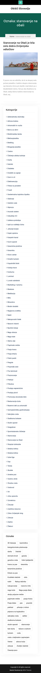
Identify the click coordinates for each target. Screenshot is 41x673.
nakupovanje (12, 586)
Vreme (10, 642)
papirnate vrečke (14, 599)
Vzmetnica (11, 500)
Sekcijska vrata (13, 414)
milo (25, 577)
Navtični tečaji (12, 328)
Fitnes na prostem (14, 186)
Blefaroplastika (13, 138)
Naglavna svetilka (14, 311)
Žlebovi (10, 526)
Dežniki (10, 164)
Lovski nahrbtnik (13, 281)
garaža (24, 556)
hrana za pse (12, 564)
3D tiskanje (12, 543)
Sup (8, 462)
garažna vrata (13, 560)
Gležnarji (10, 199)
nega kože (11, 590)
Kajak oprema (12, 233)
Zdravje (10, 518)
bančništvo (24, 543)
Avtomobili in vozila (14, 126)
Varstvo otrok (12, 479)
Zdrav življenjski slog (15, 513)
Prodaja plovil (12, 393)
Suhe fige (10, 457)
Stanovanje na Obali (14, 440)
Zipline (10, 522)
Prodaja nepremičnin (15, 388)
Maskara (10, 289)
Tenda (9, 466)
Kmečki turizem (13, 259)
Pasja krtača (12, 354)
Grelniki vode (12, 203)
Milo (9, 298)
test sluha (11, 629)
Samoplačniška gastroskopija (18, 410)
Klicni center (12, 255)
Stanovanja (11, 436)
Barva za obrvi (12, 130)
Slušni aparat (12, 423)
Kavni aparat (12, 242)
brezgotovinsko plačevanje (17, 547)
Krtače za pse (13, 573)
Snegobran (11, 427)
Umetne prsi (11, 475)
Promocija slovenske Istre (16, 397)
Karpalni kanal (12, 237)
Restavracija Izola (14, 401)
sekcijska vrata (13, 616)
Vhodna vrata (12, 483)
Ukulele (10, 470)
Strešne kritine (12, 453)
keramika (24, 564)
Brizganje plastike (14, 147)
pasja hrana (28, 599)
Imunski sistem (13, 212)
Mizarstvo (11, 302)
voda (19, 633)
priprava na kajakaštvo (16, 612)
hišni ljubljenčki (27, 560)
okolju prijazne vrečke (16, 594)
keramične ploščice (15, 569)
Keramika (11, 250)
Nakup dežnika (20, 582)
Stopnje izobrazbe (14, 444)
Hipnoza (10, 207)
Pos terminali (12, 371)
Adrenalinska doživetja (15, 117)
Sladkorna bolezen (14, 418)
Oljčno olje (11, 341)
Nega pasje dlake (25, 590)
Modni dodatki (12, 306)
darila (10, 552)
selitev (24, 616)
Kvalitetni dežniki (14, 577)
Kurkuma (10, 272)
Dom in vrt (11, 177)
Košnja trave (12, 268)
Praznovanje (12, 375)
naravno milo (26, 586)
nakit (9, 582)
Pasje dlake (12, 603)
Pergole (10, 362)
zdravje (10, 646)
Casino (10, 151)
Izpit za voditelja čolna (15, 225)
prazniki (29, 603)
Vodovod (10, 487)
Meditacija (11, 294)
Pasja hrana (11, 350)
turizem (10, 633)
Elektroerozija (12, 181)
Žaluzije (10, 505)
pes (21, 603)
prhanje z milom (23, 607)
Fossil (9, 190)
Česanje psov (12, 650)
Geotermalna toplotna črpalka (18, 194)
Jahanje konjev (13, 229)
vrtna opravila (12, 496)
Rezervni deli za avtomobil (17, 406)
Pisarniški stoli (12, 367)
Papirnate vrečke (13, 345)
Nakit (9, 315)
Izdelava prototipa (14, 220)
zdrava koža (20, 642)
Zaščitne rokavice (13, 509)
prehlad (10, 607)
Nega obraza (12, 332)
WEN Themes (27, 670)
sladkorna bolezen (14, 620)
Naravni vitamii (13, 324)
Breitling (10, 143)
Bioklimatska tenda (14, 134)
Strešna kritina (12, 449)
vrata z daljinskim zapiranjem (18, 637)
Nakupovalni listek (14, 319)
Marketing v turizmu (14, 285)
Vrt (8, 492)
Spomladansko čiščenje (16, 431)
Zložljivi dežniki (22, 646)
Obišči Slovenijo (20, 8)
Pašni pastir (11, 358)
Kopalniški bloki (13, 263)
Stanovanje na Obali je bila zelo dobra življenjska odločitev (19, 46)
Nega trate (11, 337)
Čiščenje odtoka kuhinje (16, 156)
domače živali (13, 556)
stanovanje (25, 624)
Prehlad (10, 380)
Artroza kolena (12, 121)
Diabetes (10, 169)
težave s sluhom (25, 629)
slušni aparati (13, 624)
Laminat (10, 276)
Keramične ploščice (14, 246)
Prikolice (10, 384)
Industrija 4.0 (12, 216)
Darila (9, 160)
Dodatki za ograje (13, 173)
